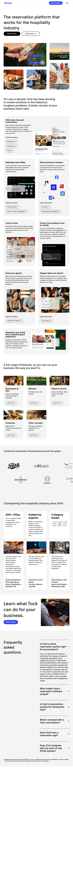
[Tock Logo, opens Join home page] (7, 3)
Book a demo (55, 3)
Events (9, 150)
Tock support (46, 320)
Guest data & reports (13, 320)
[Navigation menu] (66, 3)
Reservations (11, 141)
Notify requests (12, 207)
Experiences (11, 146)
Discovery (45, 207)
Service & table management (16, 211)
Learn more (29, 34)
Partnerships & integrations (50, 211)
